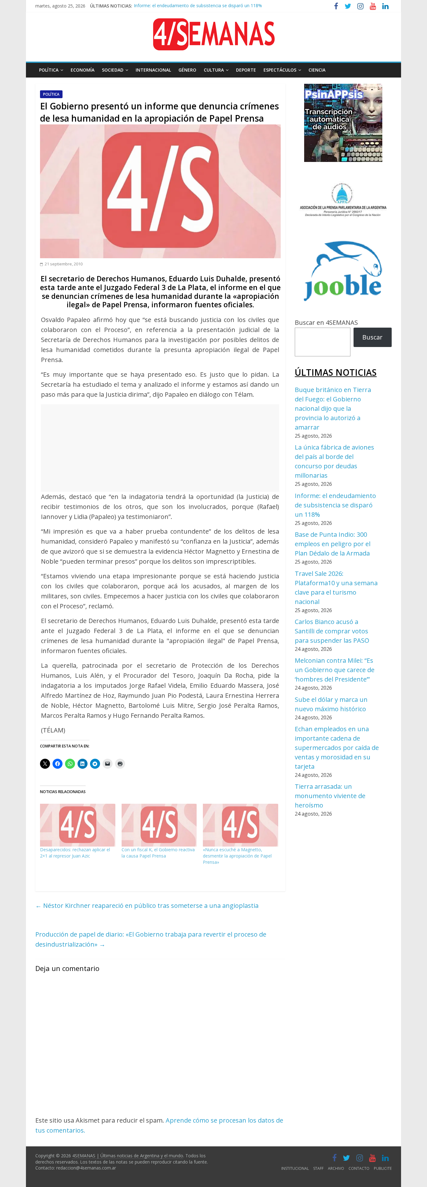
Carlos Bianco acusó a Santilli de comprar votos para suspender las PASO (332, 631)
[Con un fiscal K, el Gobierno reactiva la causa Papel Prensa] (159, 825)
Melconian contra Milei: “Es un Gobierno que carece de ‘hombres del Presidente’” (334, 669)
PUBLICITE (383, 1168)
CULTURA (214, 70)
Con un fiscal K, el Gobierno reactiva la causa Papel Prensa (158, 853)
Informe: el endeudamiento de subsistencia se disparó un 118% (335, 505)
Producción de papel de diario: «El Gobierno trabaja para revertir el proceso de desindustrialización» (150, 939)
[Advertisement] (160, 448)
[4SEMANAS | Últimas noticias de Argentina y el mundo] (213, 23)
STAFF (318, 1168)
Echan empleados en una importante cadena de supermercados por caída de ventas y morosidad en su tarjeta (337, 748)
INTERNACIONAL (153, 70)
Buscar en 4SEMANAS (326, 322)
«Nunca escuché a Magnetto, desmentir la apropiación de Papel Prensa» (237, 856)
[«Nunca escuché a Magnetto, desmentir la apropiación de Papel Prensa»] (240, 825)
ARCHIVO (336, 1168)
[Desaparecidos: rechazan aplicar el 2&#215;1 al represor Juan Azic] (77, 825)
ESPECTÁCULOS (280, 70)
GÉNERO (187, 70)
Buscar (372, 337)
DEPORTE (246, 70)
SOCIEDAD (112, 70)
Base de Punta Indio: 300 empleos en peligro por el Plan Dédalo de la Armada (212, 8)
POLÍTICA (48, 70)
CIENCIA (317, 70)
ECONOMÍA (82, 70)
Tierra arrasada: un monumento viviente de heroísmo (330, 795)
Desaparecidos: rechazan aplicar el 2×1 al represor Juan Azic (75, 853)
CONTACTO (359, 1168)
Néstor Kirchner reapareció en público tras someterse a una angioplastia (147, 905)
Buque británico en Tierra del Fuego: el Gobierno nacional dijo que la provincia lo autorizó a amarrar (333, 408)
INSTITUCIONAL (295, 1168)
